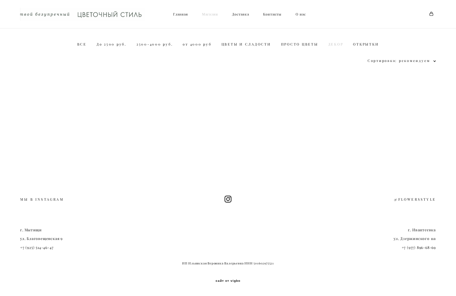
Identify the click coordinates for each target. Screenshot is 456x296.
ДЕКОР (335, 44)
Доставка (240, 14)
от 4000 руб (197, 44)
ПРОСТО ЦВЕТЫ (299, 44)
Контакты (272, 14)
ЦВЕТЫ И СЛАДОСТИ (246, 44)
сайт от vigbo (228, 280)
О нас (301, 14)
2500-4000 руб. (154, 44)
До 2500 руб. (111, 44)
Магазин (210, 14)
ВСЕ (82, 44)
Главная (180, 14)
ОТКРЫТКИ (366, 44)
